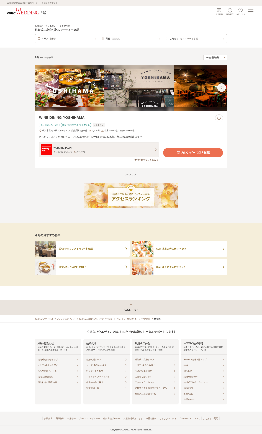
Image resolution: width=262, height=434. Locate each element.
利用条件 (71, 418)
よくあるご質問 (210, 418)
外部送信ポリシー (111, 418)
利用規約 (60, 418)
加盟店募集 (151, 418)
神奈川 (119, 319)
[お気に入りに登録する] (219, 118)
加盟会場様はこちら (133, 418)
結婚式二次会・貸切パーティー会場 (95, 319)
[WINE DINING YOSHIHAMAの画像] (131, 88)
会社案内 (48, 418)
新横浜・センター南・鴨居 (138, 319)
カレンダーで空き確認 (195, 152)
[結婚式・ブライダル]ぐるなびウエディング (55, 319)
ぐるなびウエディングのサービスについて (179, 418)
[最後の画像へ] (221, 87)
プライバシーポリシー (89, 418)
